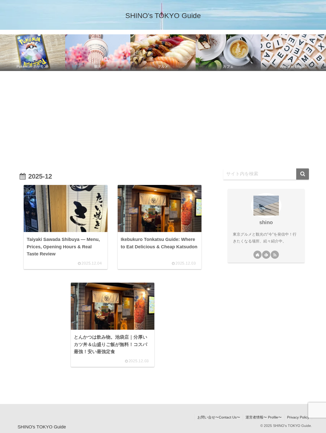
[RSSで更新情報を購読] (275, 255)
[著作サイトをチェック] (257, 255)
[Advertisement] (163, 115)
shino (266, 222)
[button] (302, 174)
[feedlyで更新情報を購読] (266, 255)
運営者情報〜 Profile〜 (264, 417)
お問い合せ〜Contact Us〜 (218, 417)
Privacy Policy (298, 417)
